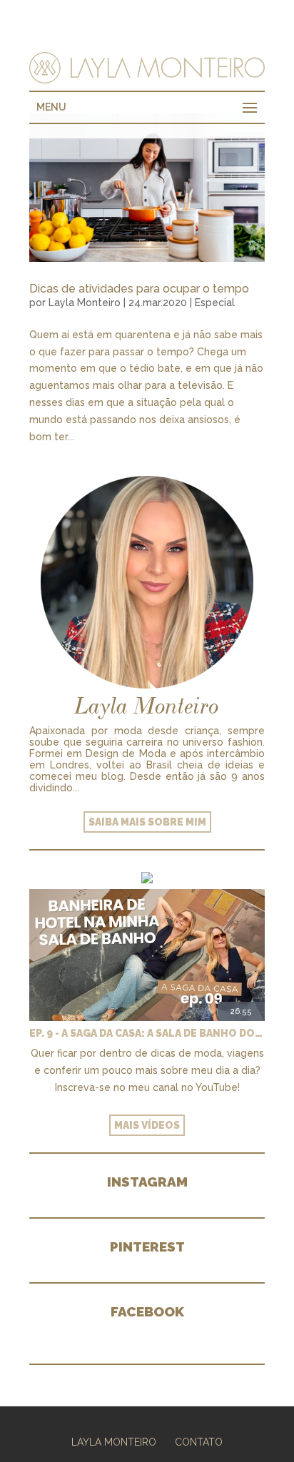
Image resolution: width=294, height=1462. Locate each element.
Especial (215, 302)
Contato (199, 1442)
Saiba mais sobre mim (147, 822)
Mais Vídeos (147, 1125)
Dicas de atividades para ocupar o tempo (139, 288)
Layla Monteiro (85, 302)
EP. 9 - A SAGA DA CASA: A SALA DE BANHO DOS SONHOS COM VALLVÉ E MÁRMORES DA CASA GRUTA (147, 1033)
